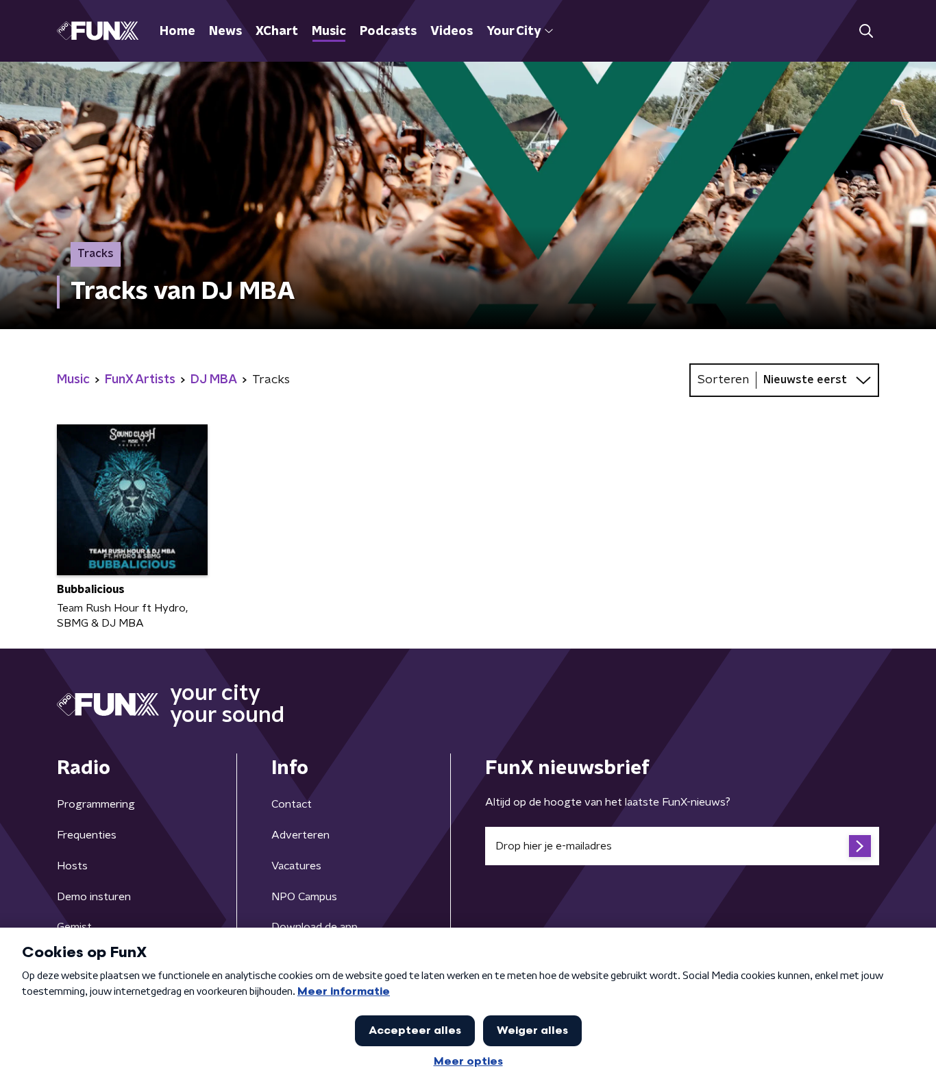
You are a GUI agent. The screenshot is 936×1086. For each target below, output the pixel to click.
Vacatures (296, 865)
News (225, 31)
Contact (291, 804)
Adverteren (300, 835)
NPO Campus (304, 896)
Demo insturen (94, 896)
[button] (865, 31)
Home (177, 31)
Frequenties (86, 835)
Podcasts (388, 31)
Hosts (72, 865)
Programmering (96, 804)
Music (329, 31)
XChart (277, 31)
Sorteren (723, 380)
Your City (514, 31)
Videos (451, 31)
